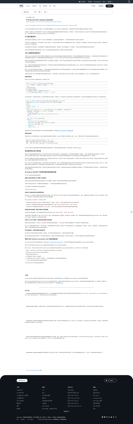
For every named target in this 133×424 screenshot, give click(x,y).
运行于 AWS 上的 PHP (73, 403)
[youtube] (111, 417)
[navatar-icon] (129, 2)
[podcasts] (113, 417)
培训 (43, 392)
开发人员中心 (71, 390)
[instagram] (107, 417)
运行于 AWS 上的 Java (73, 400)
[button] (130, 1)
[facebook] (102, 417)
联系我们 (95, 390)
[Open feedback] (131, 212)
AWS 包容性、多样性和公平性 (49, 408)
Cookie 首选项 (30, 419)
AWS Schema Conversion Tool (42, 33)
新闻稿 (18, 408)
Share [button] (60, 21)
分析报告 (44, 403)
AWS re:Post (96, 395)
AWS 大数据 (39, 370)
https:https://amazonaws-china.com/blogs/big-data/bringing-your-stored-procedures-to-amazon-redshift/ (54, 25)
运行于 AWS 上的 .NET (73, 395)
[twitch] (109, 417)
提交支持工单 (96, 392)
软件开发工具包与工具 (73, 392)
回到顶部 (66, 411)
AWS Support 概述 (97, 400)
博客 (18, 406)
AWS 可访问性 (96, 406)
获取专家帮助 (96, 403)
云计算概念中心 (20, 398)
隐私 (18, 419)
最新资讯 (19, 403)
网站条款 (23, 419)
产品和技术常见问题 (47, 400)
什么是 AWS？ (20, 390)
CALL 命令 (79, 147)
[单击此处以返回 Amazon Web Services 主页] (21, 6)
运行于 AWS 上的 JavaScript (74, 406)
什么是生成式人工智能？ (23, 395)
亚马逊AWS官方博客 (30, 17)
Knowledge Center (97, 398)
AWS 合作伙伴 (45, 406)
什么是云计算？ (20, 392)
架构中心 (44, 398)
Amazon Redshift (32, 370)
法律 (94, 408)
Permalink (54, 21)
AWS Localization (31, 21)
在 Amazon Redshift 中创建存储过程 (65, 130)
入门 (43, 390)
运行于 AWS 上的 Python (74, 398)
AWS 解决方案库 (46, 395)
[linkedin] (104, 417)
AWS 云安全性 (20, 400)
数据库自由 (60, 282)
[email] (115, 417)
